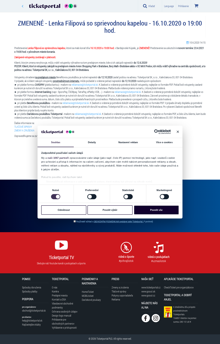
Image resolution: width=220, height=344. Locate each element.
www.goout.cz (148, 295)
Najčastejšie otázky (31, 324)
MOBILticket (88, 295)
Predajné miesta (59, 295)
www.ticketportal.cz (150, 287)
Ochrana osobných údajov (64, 311)
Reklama (116, 299)
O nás (54, 287)
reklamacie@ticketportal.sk (84, 84)
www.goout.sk (148, 291)
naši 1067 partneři (58, 157)
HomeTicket (88, 291)
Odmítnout (64, 210)
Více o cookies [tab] (164, 142)
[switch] (91, 196)
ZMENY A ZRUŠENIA (24, 130)
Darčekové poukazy (91, 299)
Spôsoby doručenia (31, 287)
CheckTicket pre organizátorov (179, 287)
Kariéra (55, 291)
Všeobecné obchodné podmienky (62, 305)
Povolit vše (156, 210)
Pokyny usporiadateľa (122, 295)
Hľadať (151, 6)
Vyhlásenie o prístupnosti (64, 327)
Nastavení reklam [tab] (128, 142)
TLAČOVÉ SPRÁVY (23, 126)
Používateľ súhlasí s (114, 221)
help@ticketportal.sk (32, 320)
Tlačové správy (119, 291)
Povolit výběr (110, 210)
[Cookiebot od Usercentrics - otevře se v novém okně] (157, 131)
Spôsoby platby (29, 291)
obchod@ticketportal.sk (34, 310)
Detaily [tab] (92, 142)
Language (169, 6)
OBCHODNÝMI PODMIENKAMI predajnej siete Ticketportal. (118, 221)
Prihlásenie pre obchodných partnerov (63, 321)
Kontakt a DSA (59, 299)
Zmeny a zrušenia (120, 287)
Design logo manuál (61, 315)
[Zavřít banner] (178, 132)
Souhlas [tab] (55, 142)
